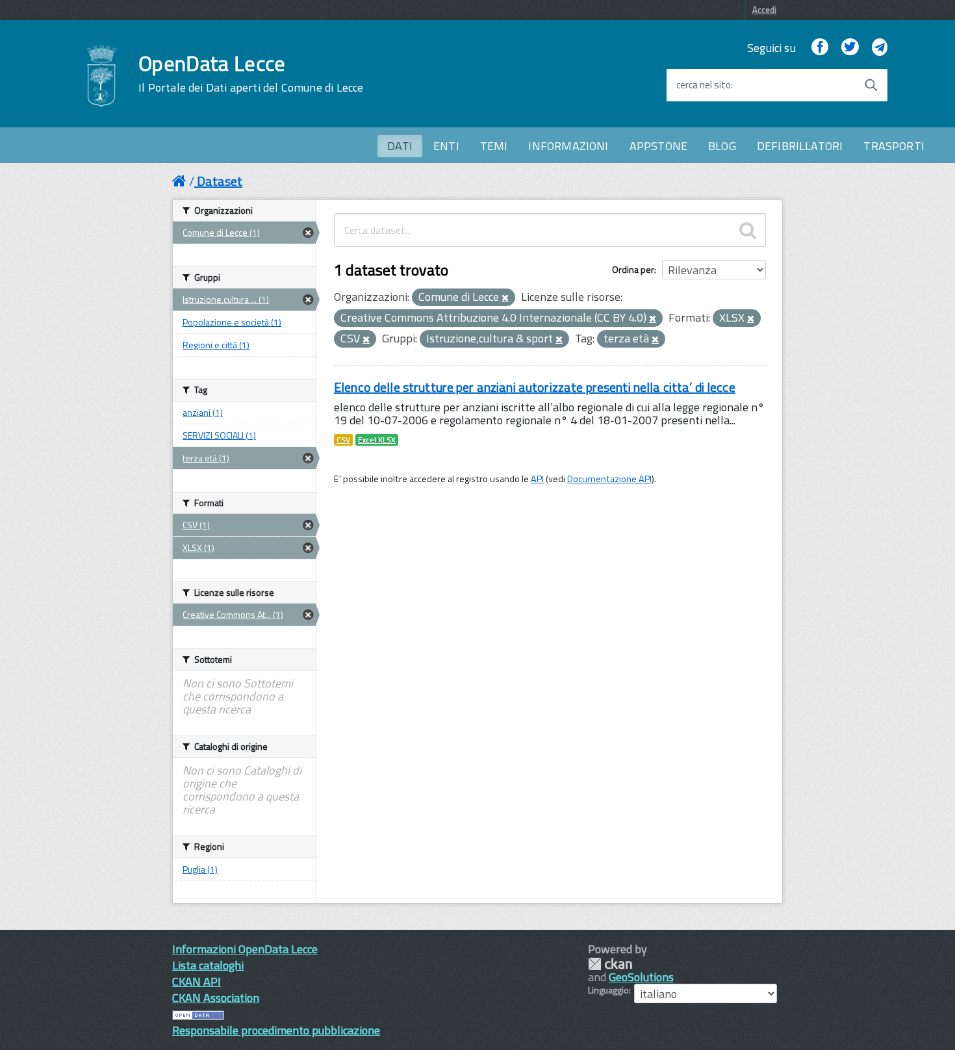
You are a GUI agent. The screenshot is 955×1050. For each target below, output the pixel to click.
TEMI (494, 146)
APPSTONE (658, 146)
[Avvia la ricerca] (871, 85)
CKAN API (196, 981)
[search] (747, 230)
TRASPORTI (893, 146)
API (537, 479)
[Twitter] (849, 48)
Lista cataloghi (208, 965)
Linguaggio (608, 990)
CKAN (610, 964)
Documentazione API (609, 479)
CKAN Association (215, 997)
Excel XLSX (377, 440)
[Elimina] (505, 298)
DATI (400, 146)
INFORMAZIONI (568, 146)
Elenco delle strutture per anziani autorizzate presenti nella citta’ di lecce (534, 387)
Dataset (219, 181)
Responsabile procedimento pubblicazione (276, 1030)
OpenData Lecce (250, 73)
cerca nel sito (703, 85)
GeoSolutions (641, 977)
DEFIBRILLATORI (800, 146)
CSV (343, 440)
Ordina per (633, 269)
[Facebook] (819, 48)
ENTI (446, 146)
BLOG (722, 146)
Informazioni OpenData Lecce (245, 949)
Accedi (764, 9)
